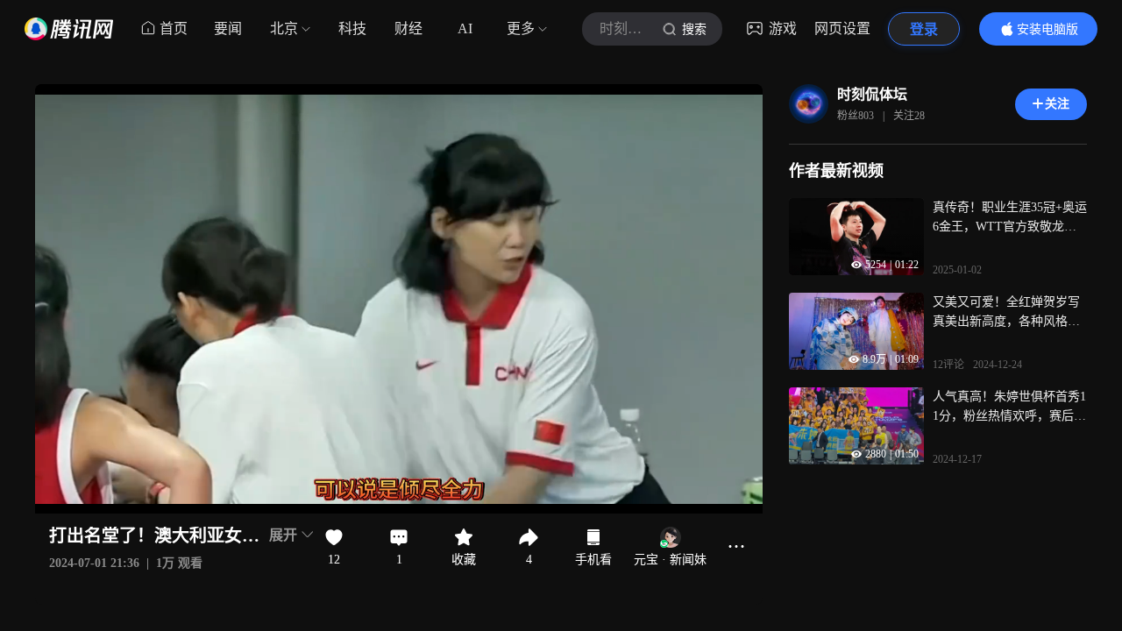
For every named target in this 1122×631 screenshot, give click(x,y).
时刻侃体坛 (872, 94)
